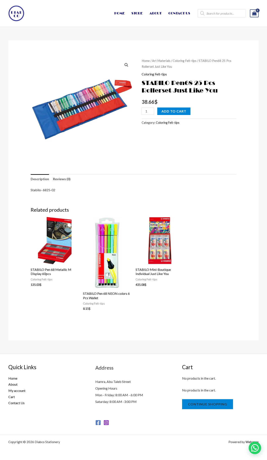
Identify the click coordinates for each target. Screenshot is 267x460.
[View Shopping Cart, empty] (254, 13)
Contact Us (16, 403)
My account (16, 390)
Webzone (252, 442)
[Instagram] (106, 422)
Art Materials (161, 60)
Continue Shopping (207, 404)
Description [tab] (40, 179)
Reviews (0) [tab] (62, 179)
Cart (11, 397)
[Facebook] (98, 422)
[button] (126, 65)
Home (146, 60)
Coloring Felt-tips (184, 60)
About (13, 384)
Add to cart (173, 111)
